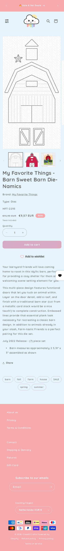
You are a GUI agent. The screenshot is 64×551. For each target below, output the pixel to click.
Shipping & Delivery (19, 449)
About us (12, 412)
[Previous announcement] (6, 5)
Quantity (7, 225)
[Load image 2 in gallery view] (32, 159)
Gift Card (12, 465)
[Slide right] (60, 160)
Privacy (11, 420)
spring (24, 387)
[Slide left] (4, 160)
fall (19, 379)
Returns (12, 457)
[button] (7, 21)
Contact (12, 442)
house (43, 379)
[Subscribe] (50, 487)
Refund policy (29, 538)
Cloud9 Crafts (30, 534)
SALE (56, 379)
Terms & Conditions (19, 427)
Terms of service (33, 543)
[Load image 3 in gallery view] (48, 159)
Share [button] (9, 362)
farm (30, 379)
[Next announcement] (57, 5)
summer (39, 387)
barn (7, 379)
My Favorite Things (24, 194)
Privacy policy (46, 538)
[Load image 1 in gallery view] (15, 159)
